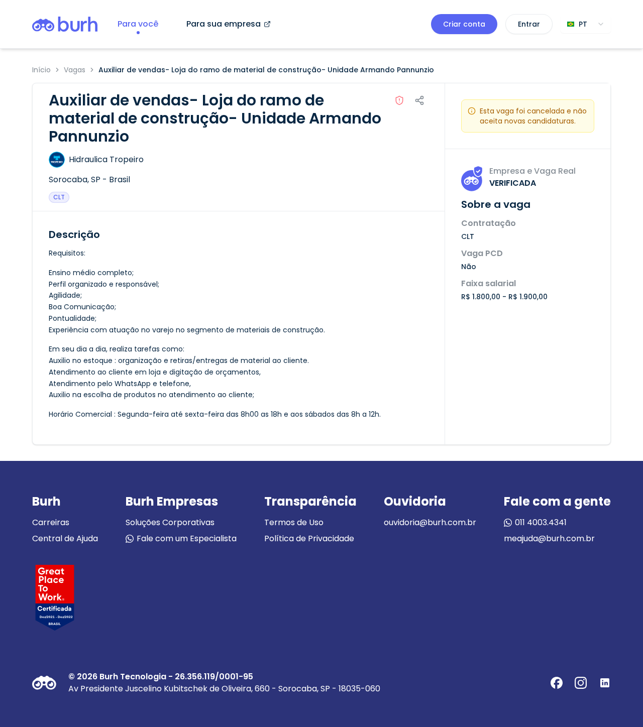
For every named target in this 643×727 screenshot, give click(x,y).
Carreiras (50, 522)
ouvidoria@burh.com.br (430, 522)
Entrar (529, 24)
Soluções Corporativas (170, 522)
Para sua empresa (223, 24)
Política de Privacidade (309, 538)
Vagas (74, 70)
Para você (138, 24)
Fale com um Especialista (187, 538)
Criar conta (464, 24)
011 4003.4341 (541, 522)
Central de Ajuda (65, 538)
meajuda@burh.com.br (549, 538)
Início (41, 70)
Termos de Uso (294, 522)
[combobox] (586, 24)
